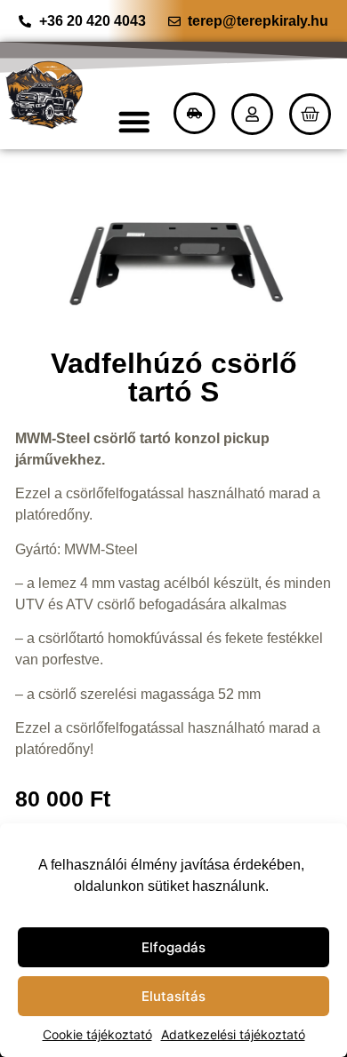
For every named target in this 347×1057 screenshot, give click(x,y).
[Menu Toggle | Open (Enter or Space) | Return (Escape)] (134, 122)
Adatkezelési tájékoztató (233, 1034)
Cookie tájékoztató (97, 1034)
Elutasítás (173, 996)
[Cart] (310, 114)
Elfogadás (173, 947)
